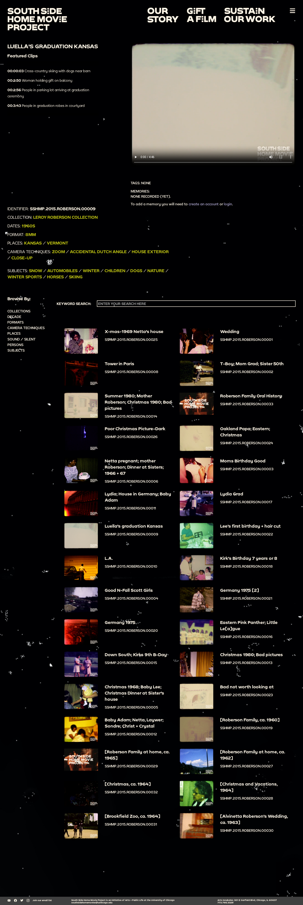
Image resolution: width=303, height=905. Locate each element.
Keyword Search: (74, 303)
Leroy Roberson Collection (65, 217)
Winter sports (24, 276)
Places (14, 333)
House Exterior (150, 251)
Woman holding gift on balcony (39, 80)
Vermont (57, 243)
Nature (155, 270)
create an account (204, 204)
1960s (28, 225)
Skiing (75, 276)
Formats (15, 322)
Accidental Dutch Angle (98, 251)
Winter (91, 270)
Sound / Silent (21, 339)
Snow (35, 270)
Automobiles (62, 270)
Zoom (58, 251)
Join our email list (42, 900)
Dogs (136, 270)
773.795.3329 (225, 902)
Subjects (16, 350)
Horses (55, 276)
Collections (19, 311)
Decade (14, 317)
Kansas (33, 243)
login (228, 204)
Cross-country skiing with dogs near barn (48, 71)
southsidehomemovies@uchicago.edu (91, 902)
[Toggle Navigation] (292, 10)
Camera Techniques (26, 328)
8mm (30, 234)
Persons (15, 345)
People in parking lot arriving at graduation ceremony (48, 93)
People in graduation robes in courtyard (46, 106)
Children (115, 270)
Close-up (22, 257)
